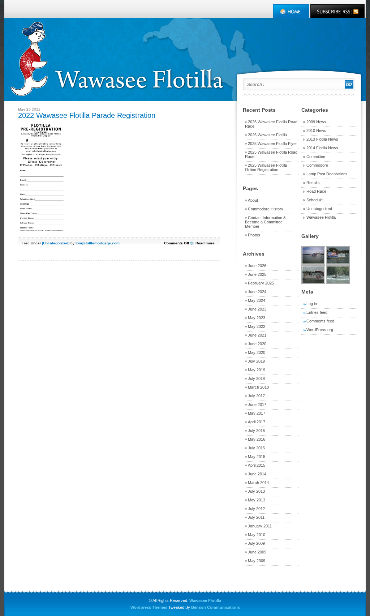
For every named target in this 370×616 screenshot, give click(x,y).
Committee (315, 156)
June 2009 (257, 552)
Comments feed (320, 321)
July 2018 (256, 378)
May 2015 (256, 456)
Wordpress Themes (148, 607)
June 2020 (257, 344)
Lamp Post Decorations (327, 174)
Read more (205, 243)
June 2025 (257, 274)
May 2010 (256, 534)
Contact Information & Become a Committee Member (265, 221)
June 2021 (257, 335)
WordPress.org (319, 330)
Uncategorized (55, 243)
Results (313, 182)
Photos (254, 235)
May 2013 (256, 500)
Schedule (314, 200)
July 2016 (256, 430)
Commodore (317, 165)
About (253, 200)
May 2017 (256, 413)
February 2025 (261, 283)
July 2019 (256, 361)
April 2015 (256, 465)
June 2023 (257, 309)
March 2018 (258, 387)
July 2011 (256, 517)
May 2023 (256, 318)
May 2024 (256, 300)
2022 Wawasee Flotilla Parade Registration (86, 115)
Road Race (316, 191)
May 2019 (256, 370)
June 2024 (257, 292)
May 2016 (256, 439)
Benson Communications (215, 607)
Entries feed (316, 312)
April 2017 (256, 422)
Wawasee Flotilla (321, 217)
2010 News (316, 130)
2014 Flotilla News (322, 148)
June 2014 (257, 474)
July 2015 (256, 448)
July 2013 (256, 491)
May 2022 (256, 326)
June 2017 (257, 404)
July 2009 (256, 543)
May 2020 (256, 352)
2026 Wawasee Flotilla (267, 135)
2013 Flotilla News (322, 139)
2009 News (316, 122)
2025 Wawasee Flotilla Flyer (272, 143)
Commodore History (265, 209)
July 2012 (256, 508)
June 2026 (257, 266)
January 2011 (260, 526)
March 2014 (258, 482)
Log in (311, 303)
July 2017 (256, 396)
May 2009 (256, 561)
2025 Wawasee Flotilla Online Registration (266, 167)
